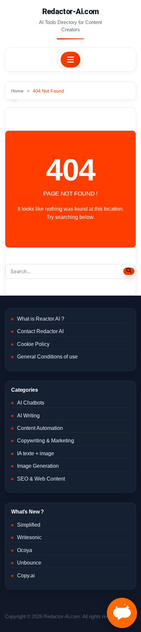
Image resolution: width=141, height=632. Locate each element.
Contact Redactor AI (40, 331)
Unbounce (29, 563)
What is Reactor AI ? (40, 319)
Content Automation (40, 428)
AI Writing (28, 415)
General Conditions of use (47, 356)
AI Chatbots (30, 403)
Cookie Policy (33, 344)
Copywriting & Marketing (45, 440)
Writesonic (29, 537)
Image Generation (38, 466)
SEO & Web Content (41, 479)
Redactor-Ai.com (70, 11)
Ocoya (24, 550)
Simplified (28, 525)
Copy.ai (26, 575)
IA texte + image (35, 453)
